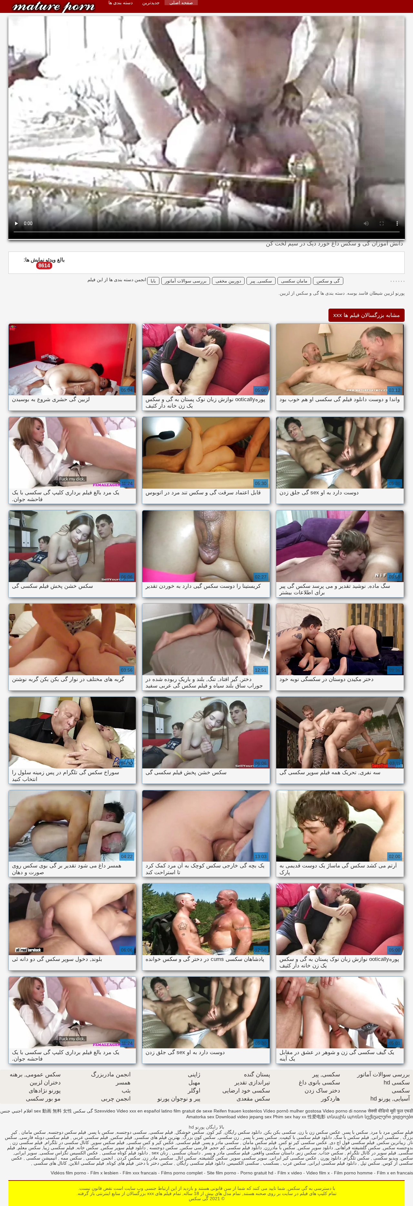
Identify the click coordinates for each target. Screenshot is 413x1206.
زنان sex (159, 1152)
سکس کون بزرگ (199, 1137)
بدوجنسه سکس (398, 1147)
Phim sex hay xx (289, 1116)
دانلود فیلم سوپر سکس (123, 1147)
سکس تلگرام (356, 1158)
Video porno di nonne (345, 1110)
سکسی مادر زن (158, 1158)
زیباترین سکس (391, 1142)
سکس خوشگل (190, 1132)
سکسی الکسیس (243, 1163)
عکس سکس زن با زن (319, 1132)
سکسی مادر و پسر (221, 1142)
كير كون (214, 1132)
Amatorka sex (200, 1116)
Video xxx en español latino (144, 1110)
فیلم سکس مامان (259, 1142)
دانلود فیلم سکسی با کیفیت (306, 1137)
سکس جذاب (331, 1152)
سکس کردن (128, 1158)
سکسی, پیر (261, 280)
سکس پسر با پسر (259, 1137)
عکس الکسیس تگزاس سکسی (69, 1152)
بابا (153, 280)
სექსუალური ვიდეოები (389, 1116)
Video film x (318, 1172)
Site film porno (221, 1172)
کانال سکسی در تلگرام (67, 1142)
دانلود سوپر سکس (315, 1147)
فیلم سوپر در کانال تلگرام (371, 1152)
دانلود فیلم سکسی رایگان (200, 1163)
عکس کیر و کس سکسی (150, 1142)
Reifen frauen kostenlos (238, 1110)
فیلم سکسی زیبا (58, 1147)
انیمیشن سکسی (41, 1158)
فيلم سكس (121, 1137)
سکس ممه (70, 1158)
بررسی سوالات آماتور (185, 280)
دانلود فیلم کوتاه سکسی (124, 1152)
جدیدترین (151, 2)
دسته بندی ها (120, 2)
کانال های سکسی (49, 1163)
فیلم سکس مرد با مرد (392, 1132)
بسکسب (270, 1163)
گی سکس (53, 7)
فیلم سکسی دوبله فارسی (44, 1137)
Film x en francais (395, 1172)
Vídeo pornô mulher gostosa (292, 1110)
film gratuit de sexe (193, 1110)
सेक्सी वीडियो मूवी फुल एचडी (390, 1110)
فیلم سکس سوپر (108, 1142)
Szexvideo (104, 1110)
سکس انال (186, 1158)
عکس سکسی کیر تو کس (303, 1142)
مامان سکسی (294, 280)
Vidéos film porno (68, 1172)
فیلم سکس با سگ (351, 1137)
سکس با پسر (355, 1132)
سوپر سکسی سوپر (248, 1158)
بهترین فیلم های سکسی (157, 1137)
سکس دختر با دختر (154, 1163)
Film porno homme (353, 1172)
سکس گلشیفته (213, 1158)
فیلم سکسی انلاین (86, 1163)
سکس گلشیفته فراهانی (358, 1147)
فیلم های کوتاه (120, 1163)
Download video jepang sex (244, 1116)
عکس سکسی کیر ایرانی (293, 1158)
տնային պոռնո (345, 1116)
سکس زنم (307, 1152)
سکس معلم (29, 1147)
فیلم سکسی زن (27, 1142)
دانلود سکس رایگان (243, 1132)
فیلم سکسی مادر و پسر (226, 1152)
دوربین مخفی (228, 280)
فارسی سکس (193, 1147)
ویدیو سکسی (385, 1158)
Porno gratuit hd (256, 1172)
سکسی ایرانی (385, 1137)
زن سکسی (228, 1137)
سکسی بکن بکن (280, 1132)
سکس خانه (87, 1147)
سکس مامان (33, 1132)
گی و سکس (328, 280)
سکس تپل (369, 1163)
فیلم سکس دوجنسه (67, 1132)
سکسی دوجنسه (131, 1132)
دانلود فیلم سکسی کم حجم (236, 1147)
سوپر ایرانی (25, 1152)
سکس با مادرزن (279, 1147)
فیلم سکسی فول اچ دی (352, 1142)
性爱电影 (316, 1116)
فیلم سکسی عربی (90, 1137)
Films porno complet (182, 1172)
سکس (407, 1158)
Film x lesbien (104, 1172)
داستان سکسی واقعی (273, 1152)
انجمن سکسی (99, 1158)
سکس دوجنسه (163, 1147)
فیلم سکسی (161, 1132)
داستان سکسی (185, 1152)
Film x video (289, 1172)
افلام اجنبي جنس (16, 1110)
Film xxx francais (140, 1172)
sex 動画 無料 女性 (53, 1110)
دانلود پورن (330, 1158)
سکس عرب (294, 1163)
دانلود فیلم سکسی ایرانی (332, 1163)
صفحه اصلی (181, 2)
